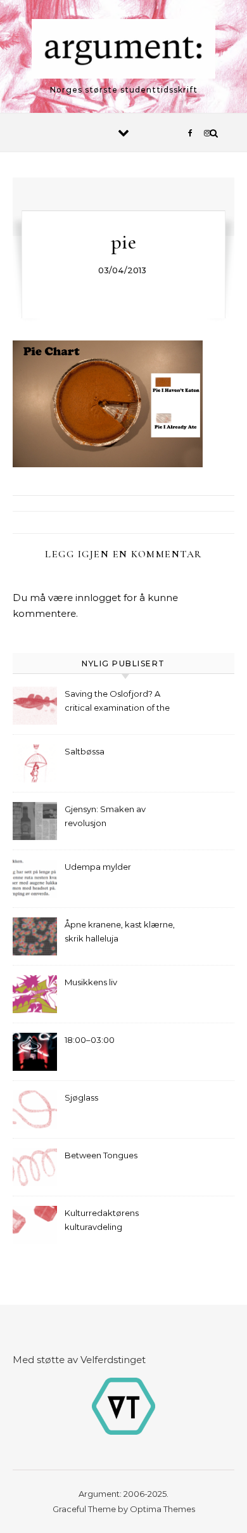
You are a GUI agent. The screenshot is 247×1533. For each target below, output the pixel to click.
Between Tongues (101, 1155)
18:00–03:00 (90, 1040)
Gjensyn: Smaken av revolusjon (105, 816)
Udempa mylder (98, 867)
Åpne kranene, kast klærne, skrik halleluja (120, 931)
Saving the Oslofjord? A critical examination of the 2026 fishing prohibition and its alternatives (121, 702)
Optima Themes (162, 1509)
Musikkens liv (91, 982)
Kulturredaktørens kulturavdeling (102, 1220)
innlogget (98, 598)
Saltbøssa (84, 751)
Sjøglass (81, 1097)
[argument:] (123, 51)
